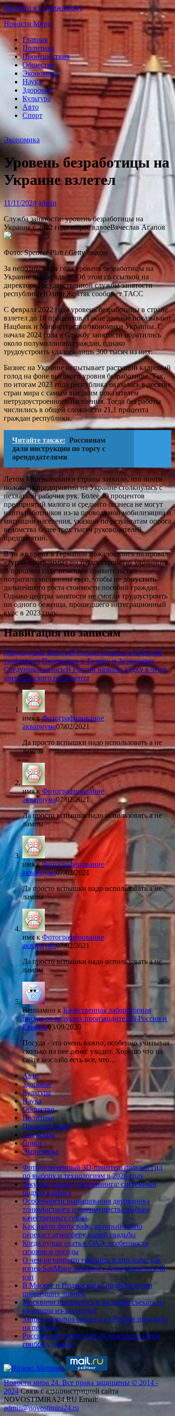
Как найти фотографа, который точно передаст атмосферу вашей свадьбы (82, 1230)
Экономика (40, 73)
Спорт (32, 115)
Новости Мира (27, 24)
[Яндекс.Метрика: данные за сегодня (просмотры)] (34, 1368)
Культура (36, 98)
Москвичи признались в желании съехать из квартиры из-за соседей (93, 1306)
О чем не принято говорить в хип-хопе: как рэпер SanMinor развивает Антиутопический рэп (94, 1268)
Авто (30, 107)
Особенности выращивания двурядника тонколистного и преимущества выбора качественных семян (86, 1209)
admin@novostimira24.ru (41, 1408)
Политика (38, 48)
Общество (38, 65)
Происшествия (46, 56)
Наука (32, 82)
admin (47, 203)
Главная (35, 40)
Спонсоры (39, 1135)
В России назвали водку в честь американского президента (86, 673)
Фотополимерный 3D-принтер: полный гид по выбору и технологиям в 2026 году (92, 1171)
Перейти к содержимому (43, 8)
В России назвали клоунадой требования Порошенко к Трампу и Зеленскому (83, 657)
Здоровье (36, 90)
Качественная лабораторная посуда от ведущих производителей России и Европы (94, 1018)
